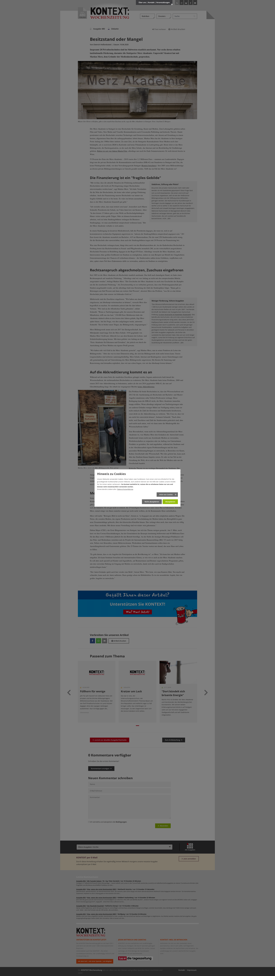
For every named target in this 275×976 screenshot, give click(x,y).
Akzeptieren (170, 502)
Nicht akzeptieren (152, 502)
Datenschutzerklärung (125, 489)
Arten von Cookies (166, 495)
